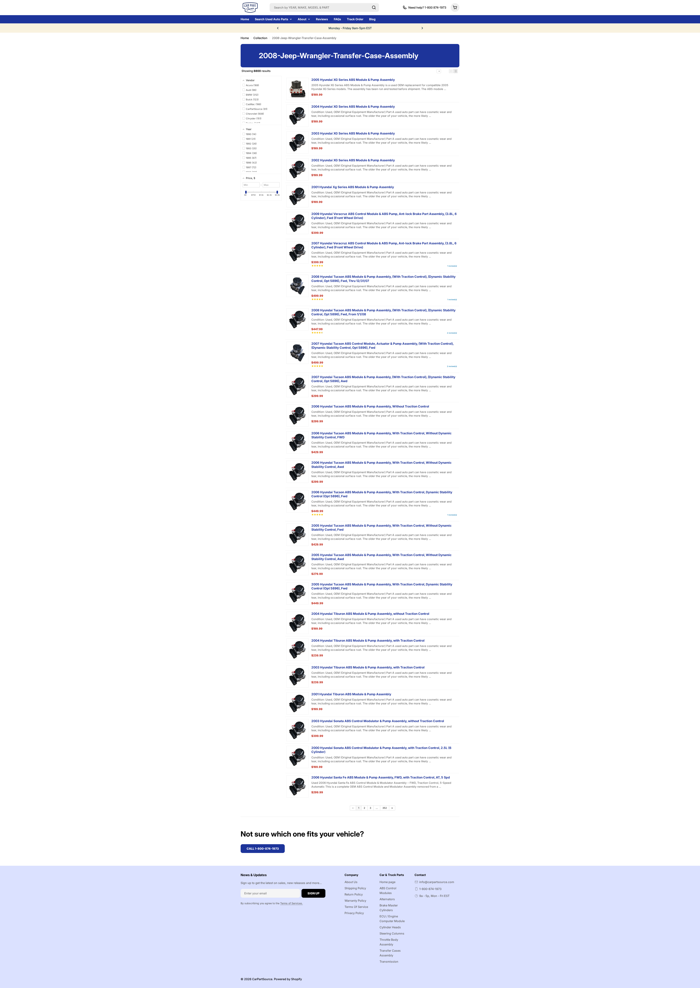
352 (384, 807)
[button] (278, 28)
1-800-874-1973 (430, 889)
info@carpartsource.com (436, 882)
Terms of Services (291, 903)
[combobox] (324, 7)
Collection (260, 38)
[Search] (374, 7)
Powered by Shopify (288, 979)
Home (245, 38)
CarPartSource (262, 979)
